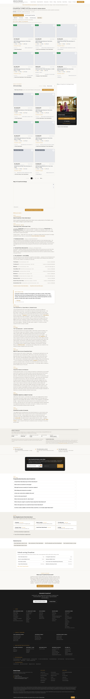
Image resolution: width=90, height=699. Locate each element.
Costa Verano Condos (59, 639)
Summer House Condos (17, 637)
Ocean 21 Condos (59, 638)
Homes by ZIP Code (16, 660)
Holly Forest (41, 612)
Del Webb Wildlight (68, 651)
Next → (41, 178)
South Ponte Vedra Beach (41, 49)
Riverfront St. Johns (55, 653)
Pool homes (21, 17)
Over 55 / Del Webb (65, 680)
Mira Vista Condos (37, 639)
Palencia (27, 620)
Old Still (66, 625)
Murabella (27, 619)
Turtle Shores (46, 315)
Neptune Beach (43, 680)
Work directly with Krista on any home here (30, 4)
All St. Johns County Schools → (23, 566)
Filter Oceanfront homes (48, 89)
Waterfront (15, 17)
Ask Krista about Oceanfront (30, 15)
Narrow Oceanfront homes (18, 15)
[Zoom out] (53, 186)
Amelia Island (53, 680)
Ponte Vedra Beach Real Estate (67, 672)
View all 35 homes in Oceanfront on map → (34, 209)
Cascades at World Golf (68, 654)
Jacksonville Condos (39, 634)
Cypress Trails (54, 619)
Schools (51, 1)
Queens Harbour (67, 612)
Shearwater (28, 651)
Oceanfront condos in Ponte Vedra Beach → (21, 285)
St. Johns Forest (28, 613)
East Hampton (67, 626)
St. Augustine (42, 336)
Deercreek (66, 624)
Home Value (59, 1)
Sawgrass (25, 315)
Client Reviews (23, 660)
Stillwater (66, 652)
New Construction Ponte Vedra (18, 620)
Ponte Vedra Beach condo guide (38, 235)
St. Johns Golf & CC (29, 612)
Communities (46, 1)
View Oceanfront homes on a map (69, 543)
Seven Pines (67, 613)
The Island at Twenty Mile (56, 617)
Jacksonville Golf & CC (68, 617)
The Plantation (15, 617)
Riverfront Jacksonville (55, 652)
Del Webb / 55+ (67, 647)
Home (14, 7)
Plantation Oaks (15, 613)
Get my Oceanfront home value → (45, 586)
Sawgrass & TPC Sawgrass (17, 618)
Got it (73, 697)
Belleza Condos (15, 640)
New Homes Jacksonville (18, 647)
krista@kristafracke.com (18, 676)
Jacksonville (17, 418)
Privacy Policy (42, 697)
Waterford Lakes (41, 618)
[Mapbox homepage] (16, 207)
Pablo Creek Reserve (68, 618)
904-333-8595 (16, 675)
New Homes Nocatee (43, 647)
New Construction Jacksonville (69, 627)
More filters (40, 17)
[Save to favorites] (32, 25)
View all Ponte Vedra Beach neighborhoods (22, 534)
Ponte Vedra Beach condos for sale (20, 543)
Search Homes (33, 1)
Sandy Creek (41, 613)
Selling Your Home (54, 675)
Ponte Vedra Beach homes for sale (20, 545)
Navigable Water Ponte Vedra (56, 654)
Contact (52, 677)
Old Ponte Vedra (21, 344)
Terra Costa (67, 620)
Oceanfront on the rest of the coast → (36, 285)
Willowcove (54, 612)
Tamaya (66, 619)
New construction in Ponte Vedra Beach (36, 543)
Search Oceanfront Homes (40, 601)
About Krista (64, 1)
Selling (55, 1)
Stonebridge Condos (38, 638)
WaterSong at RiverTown (68, 653)
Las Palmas (15, 619)
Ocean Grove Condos (16, 638)
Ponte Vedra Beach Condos (18, 634)
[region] (34, 195)
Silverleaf (27, 652)
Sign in (70, 1)
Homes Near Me (40, 1)
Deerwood (66, 623)
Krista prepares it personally (62, 443)
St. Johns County (65, 675)
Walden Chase (28, 618)
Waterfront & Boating (56, 647)
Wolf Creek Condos (38, 637)
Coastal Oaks (54, 613)
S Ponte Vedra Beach (40, 118)
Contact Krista (80, 1)
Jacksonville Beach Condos (61, 634)
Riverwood (53, 618)
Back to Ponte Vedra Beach (63, 126)
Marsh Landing (15, 612)
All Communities (53, 672)
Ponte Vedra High (33, 17)
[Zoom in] (53, 184)
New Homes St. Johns (30, 647)
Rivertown (27, 617)
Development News (44, 675)
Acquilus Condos (59, 637)
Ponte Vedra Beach (23, 7)
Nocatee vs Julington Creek (31, 660)
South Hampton (41, 617)
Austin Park (53, 620)
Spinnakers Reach (16, 278)
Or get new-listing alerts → (67, 123)
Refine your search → (17, 212)
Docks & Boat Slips (55, 651)
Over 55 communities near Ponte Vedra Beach (53, 543)
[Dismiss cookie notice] (76, 697)
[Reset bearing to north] (53, 188)
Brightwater (15, 651)
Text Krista (67, 121)
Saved (74, 1)
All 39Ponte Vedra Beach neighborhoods (21, 531)
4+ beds (26, 17)
